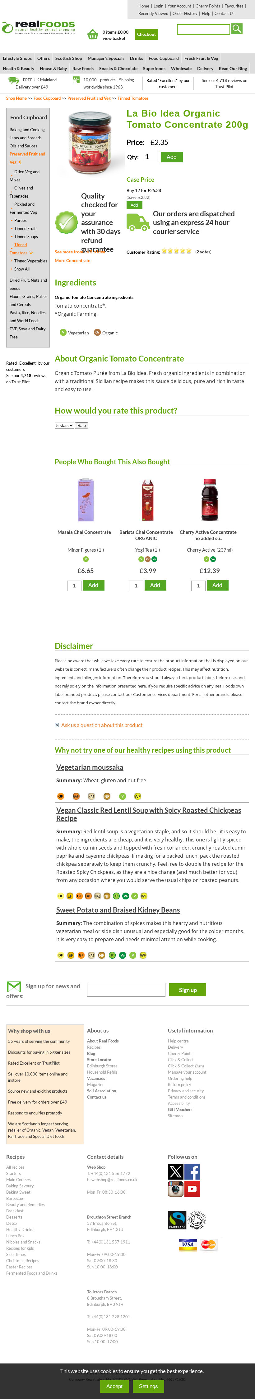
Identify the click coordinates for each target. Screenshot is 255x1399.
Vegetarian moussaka (89, 767)
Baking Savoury (20, 1185)
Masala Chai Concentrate (84, 532)
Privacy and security (186, 1090)
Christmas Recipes (22, 1260)
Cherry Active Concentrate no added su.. (208, 535)
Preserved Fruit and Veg (89, 98)
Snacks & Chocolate (118, 68)
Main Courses (18, 1179)
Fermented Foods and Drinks (32, 1273)
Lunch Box (15, 1235)
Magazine (95, 1084)
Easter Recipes (19, 1266)
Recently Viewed (153, 13)
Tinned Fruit (25, 228)
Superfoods (154, 68)
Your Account (179, 5)
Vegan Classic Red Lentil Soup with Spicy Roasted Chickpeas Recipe (148, 814)
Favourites (234, 5)
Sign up (188, 989)
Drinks (136, 58)
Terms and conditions (187, 1097)
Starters (13, 1173)
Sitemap (175, 1115)
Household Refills (102, 1072)
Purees (20, 220)
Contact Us (224, 13)
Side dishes (16, 1254)
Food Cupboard (164, 58)
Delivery (205, 68)
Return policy (179, 1084)
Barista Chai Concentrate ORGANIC (146, 535)
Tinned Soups (26, 236)
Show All (22, 268)
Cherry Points (208, 5)
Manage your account (187, 1072)
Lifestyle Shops (17, 58)
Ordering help (180, 1078)
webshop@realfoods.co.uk (114, 1179)
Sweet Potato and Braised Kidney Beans (118, 910)
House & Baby (53, 68)
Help (206, 13)
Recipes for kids (20, 1248)
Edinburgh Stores (102, 1065)
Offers (43, 58)
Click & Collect (181, 1059)
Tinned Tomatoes (133, 98)
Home (143, 5)
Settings (148, 1386)
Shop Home (16, 98)
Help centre (178, 1040)
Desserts (14, 1217)
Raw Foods (83, 68)
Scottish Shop (68, 58)
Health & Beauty (18, 68)
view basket (114, 38)
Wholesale (181, 68)
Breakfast (15, 1210)
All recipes (15, 1167)
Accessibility (179, 1103)
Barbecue (14, 1198)
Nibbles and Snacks (23, 1241)
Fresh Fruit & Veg (201, 58)
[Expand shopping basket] (92, 34)
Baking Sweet (18, 1192)
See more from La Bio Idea (80, 251)
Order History (185, 13)
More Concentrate (72, 260)
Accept (114, 1386)
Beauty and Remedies (25, 1204)
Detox (11, 1223)
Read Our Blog (233, 68)
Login (158, 5)
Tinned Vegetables (30, 260)
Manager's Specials (106, 58)
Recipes (94, 1047)
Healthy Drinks (19, 1229)
